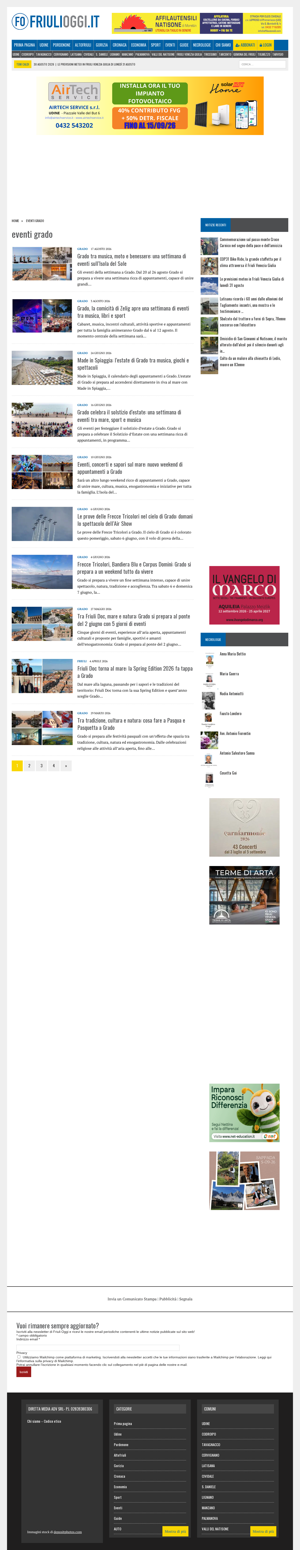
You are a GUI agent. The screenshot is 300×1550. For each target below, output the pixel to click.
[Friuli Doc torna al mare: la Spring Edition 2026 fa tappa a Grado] (42, 689)
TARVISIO (277, 54)
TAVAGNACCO (44, 54)
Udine (44, 45)
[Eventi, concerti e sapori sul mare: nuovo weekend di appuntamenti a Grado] (42, 485)
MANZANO (127, 54)
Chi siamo (223, 45)
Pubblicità (167, 1298)
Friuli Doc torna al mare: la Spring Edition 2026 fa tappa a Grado (135, 672)
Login (267, 45)
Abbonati (247, 45)
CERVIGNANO (61, 54)
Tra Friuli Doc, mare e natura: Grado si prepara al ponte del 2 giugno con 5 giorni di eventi (133, 619)
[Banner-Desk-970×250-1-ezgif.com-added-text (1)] (150, 132)
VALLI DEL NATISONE (163, 54)
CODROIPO (28, 54)
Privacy (21, 1353)
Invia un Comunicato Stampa (132, 1298)
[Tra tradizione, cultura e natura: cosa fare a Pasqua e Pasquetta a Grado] (42, 741)
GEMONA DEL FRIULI (244, 54)
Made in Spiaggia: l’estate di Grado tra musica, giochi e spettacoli (133, 363)
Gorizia (102, 45)
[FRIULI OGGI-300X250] (244, 621)
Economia (138, 45)
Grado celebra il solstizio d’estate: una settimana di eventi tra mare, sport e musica (129, 415)
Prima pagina (24, 45)
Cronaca (120, 45)
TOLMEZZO (264, 54)
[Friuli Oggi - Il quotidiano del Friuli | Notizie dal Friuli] (55, 21)
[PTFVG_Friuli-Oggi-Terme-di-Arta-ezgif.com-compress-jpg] (244, 921)
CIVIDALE (89, 54)
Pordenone (61, 45)
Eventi (170, 45)
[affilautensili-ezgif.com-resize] (197, 30)
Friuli (81, 661)
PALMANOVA (142, 54)
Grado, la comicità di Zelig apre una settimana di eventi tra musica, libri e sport (133, 311)
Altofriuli (83, 45)
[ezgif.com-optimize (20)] (244, 1206)
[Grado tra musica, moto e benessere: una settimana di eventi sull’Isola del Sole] (42, 277)
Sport (156, 45)
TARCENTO (225, 54)
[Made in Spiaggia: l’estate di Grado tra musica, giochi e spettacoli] (42, 381)
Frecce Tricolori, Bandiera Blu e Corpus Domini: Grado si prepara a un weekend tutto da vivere (134, 567)
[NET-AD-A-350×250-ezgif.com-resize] (244, 1138)
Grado (82, 249)
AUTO (117, 1528)
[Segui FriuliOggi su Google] (244, 394)
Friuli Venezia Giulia (189, 54)
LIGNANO (115, 54)
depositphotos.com (68, 1532)
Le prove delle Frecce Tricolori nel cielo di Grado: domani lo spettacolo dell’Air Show (135, 519)
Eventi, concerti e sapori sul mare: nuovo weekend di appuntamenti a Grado (130, 467)
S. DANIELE (102, 54)
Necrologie (202, 45)
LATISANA (76, 54)
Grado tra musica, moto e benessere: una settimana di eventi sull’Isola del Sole (131, 259)
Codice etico (52, 1421)
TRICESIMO (210, 54)
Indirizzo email (28, 1339)
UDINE (16, 54)
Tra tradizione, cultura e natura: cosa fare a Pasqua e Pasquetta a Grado (131, 723)
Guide (184, 45)
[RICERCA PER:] (262, 63)
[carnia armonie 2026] (244, 853)
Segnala (185, 1298)
